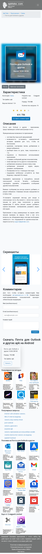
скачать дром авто (10, 426)
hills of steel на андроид (12, 417)
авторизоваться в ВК (20, 295)
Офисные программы (17, 87)
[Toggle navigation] (37, 5)
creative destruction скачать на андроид (18, 435)
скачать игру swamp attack (13, 420)
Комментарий (7, 320)
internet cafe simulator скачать (14, 414)
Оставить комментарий (21, 118)
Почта (5, 87)
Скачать (21, 76)
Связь (12, 96)
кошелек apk (8, 429)
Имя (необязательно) (10, 303)
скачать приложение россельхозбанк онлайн (19, 432)
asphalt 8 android (10, 438)
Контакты (21, 551)
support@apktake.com (21, 222)
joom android (8, 423)
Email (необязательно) (10, 311)
